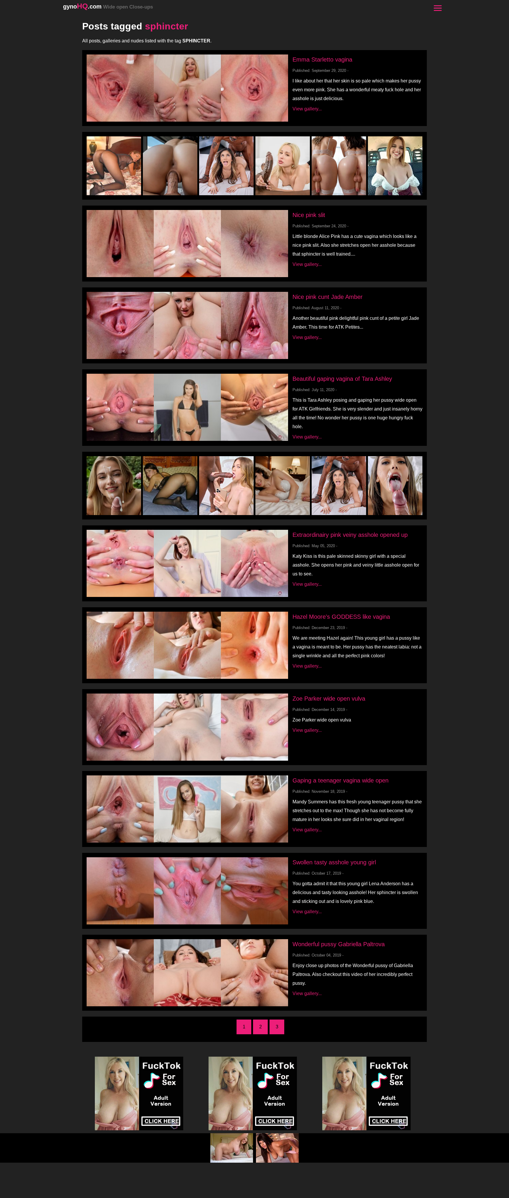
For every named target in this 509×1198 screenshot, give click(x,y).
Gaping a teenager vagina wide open (340, 780)
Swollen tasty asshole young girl (334, 862)
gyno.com (108, 6)
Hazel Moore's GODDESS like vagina (341, 616)
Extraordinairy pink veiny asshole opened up (350, 535)
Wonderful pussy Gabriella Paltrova (338, 944)
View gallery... (307, 108)
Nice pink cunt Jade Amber (327, 297)
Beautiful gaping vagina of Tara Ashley (342, 378)
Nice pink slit (308, 215)
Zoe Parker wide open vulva (328, 698)
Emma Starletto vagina (322, 59)
